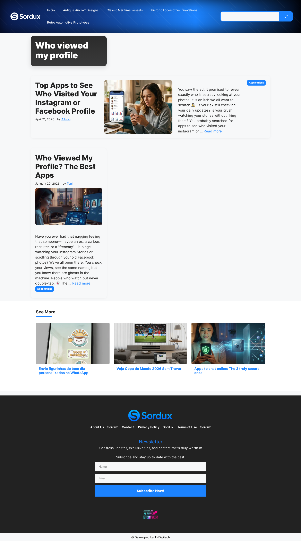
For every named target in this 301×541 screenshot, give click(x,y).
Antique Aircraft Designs (80, 10)
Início (51, 10)
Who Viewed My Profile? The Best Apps (65, 166)
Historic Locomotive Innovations (174, 10)
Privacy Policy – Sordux (155, 427)
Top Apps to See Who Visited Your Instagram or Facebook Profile (66, 98)
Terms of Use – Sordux (194, 427)
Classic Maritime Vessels (125, 10)
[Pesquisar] (286, 16)
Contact (128, 427)
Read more (213, 131)
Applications (256, 82)
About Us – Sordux (104, 427)
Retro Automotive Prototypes (68, 22)
